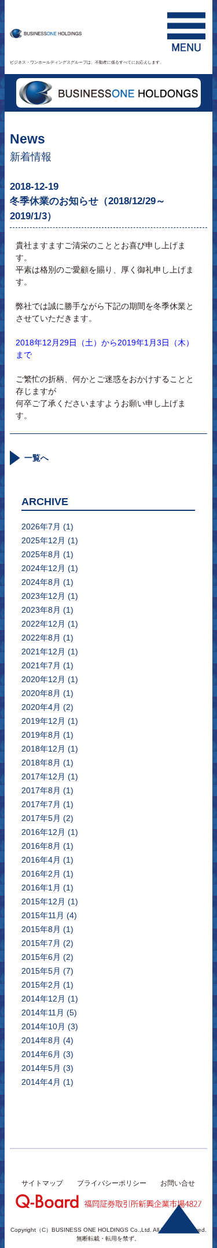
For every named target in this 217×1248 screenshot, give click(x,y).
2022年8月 (41, 637)
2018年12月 (43, 748)
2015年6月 (41, 957)
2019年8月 (41, 734)
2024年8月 (41, 582)
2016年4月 (41, 859)
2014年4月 (41, 1082)
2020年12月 (43, 679)
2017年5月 (41, 818)
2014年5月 (41, 1068)
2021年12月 (43, 651)
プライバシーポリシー (111, 1183)
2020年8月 (41, 693)
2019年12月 (43, 721)
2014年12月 (43, 998)
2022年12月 (43, 623)
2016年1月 (41, 887)
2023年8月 (41, 609)
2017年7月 (41, 804)
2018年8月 (41, 762)
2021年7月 (41, 665)
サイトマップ (42, 1183)
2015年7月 (41, 943)
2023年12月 (43, 596)
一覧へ (36, 457)
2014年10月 (43, 1026)
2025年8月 (41, 554)
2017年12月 (43, 776)
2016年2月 (41, 873)
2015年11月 (42, 915)
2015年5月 (41, 970)
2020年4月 (41, 707)
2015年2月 (41, 984)
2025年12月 (43, 540)
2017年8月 (41, 790)
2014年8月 (41, 1040)
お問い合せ (177, 1183)
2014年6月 (41, 1054)
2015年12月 (43, 901)
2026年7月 (41, 526)
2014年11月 (42, 1012)
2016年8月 (41, 846)
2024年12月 (43, 568)
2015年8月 (41, 929)
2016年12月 (43, 832)
